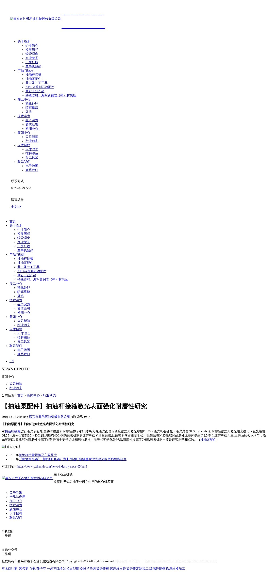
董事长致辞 (33, 66)
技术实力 (24, 116)
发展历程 (31, 49)
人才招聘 (24, 145)
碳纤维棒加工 (175, 568)
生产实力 (31, 120)
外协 (28, 112)
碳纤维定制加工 (138, 568)
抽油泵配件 (33, 78)
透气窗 (23, 568)
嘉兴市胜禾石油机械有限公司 (49, 416)
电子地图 (31, 165)
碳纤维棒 (102, 568)
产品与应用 (25, 70)
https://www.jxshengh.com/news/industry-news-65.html (52, 466)
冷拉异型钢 (71, 568)
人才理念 (31, 149)
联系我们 (24, 161)
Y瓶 (33, 568)
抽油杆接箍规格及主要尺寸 (38, 455)
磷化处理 (31, 103)
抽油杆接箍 (33, 74)
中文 (14, 206)
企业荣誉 (31, 58)
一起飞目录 (54, 568)
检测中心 (31, 128)
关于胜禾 (24, 41)
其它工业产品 (34, 91)
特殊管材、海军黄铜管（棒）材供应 (50, 95)
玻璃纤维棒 (157, 568)
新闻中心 (24, 132)
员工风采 (31, 157)
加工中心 (24, 99)
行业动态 (31, 141)
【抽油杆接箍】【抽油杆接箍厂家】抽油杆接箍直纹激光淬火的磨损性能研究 (73, 459)
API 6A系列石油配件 (39, 87)
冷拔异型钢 (88, 568)
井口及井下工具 (36, 83)
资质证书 (31, 124)
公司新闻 (31, 136)
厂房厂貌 (31, 62)
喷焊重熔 (31, 107)
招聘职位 (31, 153)
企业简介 (31, 45)
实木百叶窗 (9, 568)
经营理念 (31, 54)
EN (19, 206)
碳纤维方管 (118, 568)
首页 (12, 221)
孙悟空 (41, 568)
